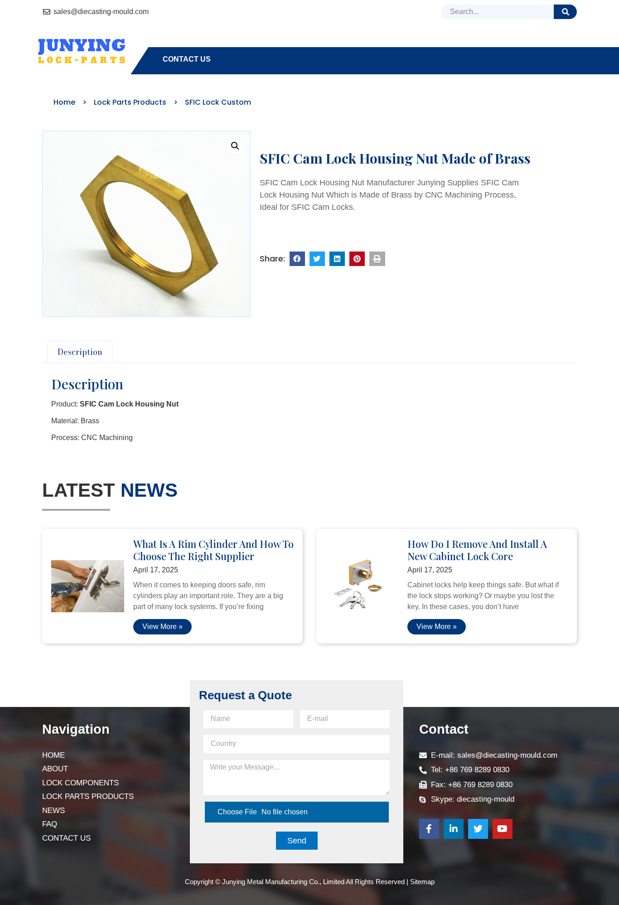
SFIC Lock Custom (218, 102)
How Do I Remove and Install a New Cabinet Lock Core (477, 549)
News (465, 43)
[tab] (79, 352)
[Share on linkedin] (337, 259)
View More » (162, 626)
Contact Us (187, 59)
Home (173, 43)
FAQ (501, 43)
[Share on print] (377, 259)
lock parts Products (385, 43)
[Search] (565, 12)
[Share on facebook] (297, 259)
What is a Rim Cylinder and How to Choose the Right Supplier (213, 549)
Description (80, 352)
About (216, 43)
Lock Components (284, 43)
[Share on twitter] (317, 259)
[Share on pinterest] (357, 259)
